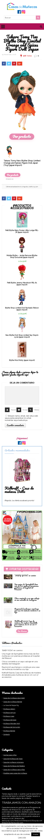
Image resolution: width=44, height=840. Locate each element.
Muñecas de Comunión (11, 727)
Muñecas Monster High (11, 723)
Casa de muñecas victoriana (13, 762)
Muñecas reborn (9, 709)
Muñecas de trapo (9, 720)
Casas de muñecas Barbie (12, 702)
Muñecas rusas (8, 716)
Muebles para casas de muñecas (15, 773)
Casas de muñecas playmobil (14, 698)
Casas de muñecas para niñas (14, 770)
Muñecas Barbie (9, 731)
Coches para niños (9, 755)
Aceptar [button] (35, 834)
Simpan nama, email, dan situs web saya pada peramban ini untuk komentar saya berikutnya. (21, 418)
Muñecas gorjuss (9, 713)
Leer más (22, 837)
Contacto (6, 734)
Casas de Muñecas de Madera (14, 766)
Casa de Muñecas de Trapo (12, 759)
